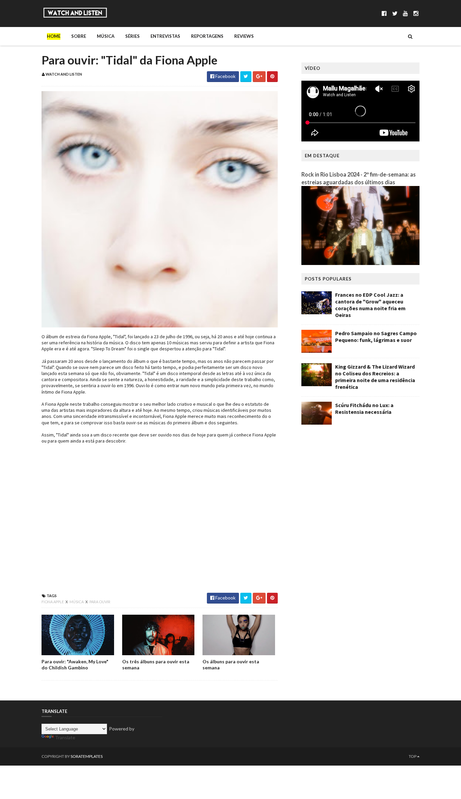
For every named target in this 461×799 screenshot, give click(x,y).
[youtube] (405, 13)
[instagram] (415, 13)
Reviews (244, 36)
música (77, 602)
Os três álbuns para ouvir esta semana (155, 664)
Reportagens (207, 36)
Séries (132, 36)
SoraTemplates (87, 756)
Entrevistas (165, 36)
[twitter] (395, 13)
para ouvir (99, 602)
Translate (65, 737)
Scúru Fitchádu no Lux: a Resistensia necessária (364, 408)
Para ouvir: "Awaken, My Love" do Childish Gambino (75, 664)
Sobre (78, 36)
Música (105, 36)
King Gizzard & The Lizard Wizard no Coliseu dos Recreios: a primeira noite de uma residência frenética (375, 376)
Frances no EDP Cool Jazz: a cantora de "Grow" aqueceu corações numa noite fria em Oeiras (370, 304)
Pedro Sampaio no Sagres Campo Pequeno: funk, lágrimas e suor (376, 336)
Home (53, 36)
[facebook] (384, 13)
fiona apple (53, 602)
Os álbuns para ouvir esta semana (230, 664)
